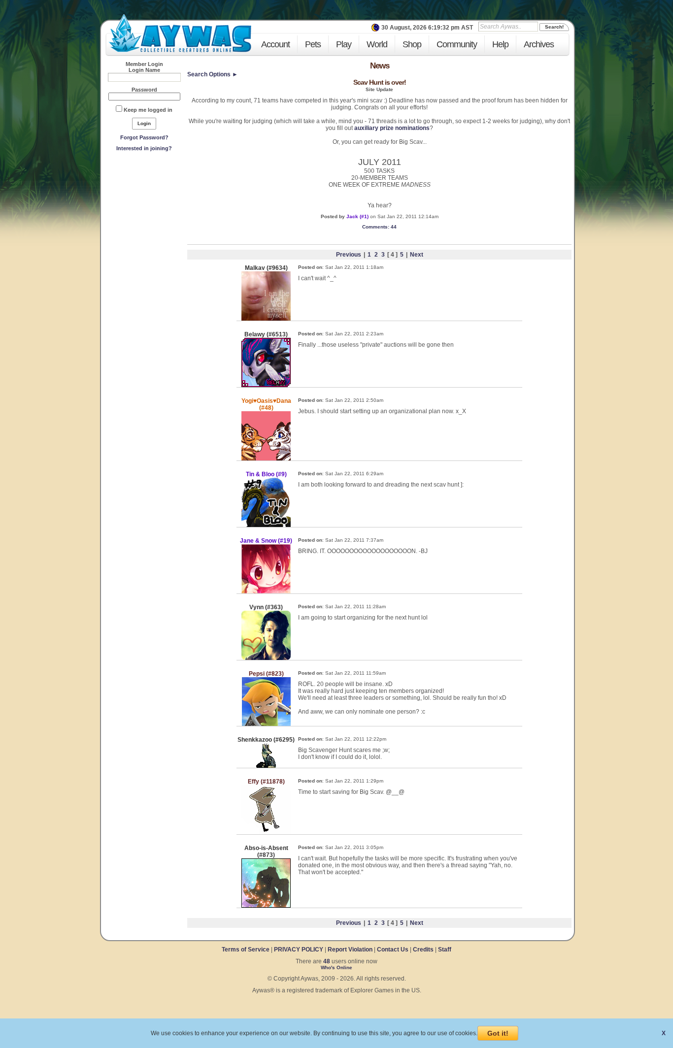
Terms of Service (246, 949)
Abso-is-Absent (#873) (266, 851)
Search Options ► (212, 74)
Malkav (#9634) (266, 267)
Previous (348, 254)
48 (326, 961)
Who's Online (336, 967)
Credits (423, 949)
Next (416, 254)
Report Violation (350, 949)
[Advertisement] (144, 227)
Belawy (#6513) (266, 334)
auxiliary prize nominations (392, 128)
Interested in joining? (144, 148)
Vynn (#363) (266, 607)
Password (144, 90)
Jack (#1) (357, 216)
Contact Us (392, 949)
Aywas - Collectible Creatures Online (179, 33)
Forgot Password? (144, 137)
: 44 (379, 226)
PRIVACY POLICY (298, 949)
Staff (444, 949)
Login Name (144, 70)
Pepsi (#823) (266, 673)
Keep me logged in (148, 110)
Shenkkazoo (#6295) (266, 739)
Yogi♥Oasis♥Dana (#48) (266, 404)
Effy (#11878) (266, 781)
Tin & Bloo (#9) (266, 474)
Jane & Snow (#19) (266, 540)
